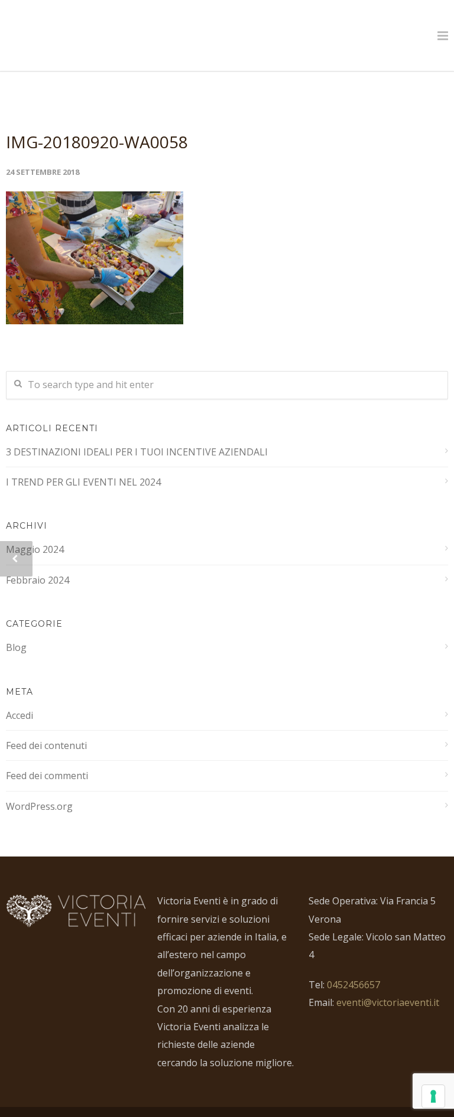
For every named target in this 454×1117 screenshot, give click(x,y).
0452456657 (353, 960)
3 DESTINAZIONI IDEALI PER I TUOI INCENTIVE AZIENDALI (137, 427)
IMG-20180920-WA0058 (97, 117)
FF (366, 1100)
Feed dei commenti (47, 751)
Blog (16, 623)
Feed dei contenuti (46, 721)
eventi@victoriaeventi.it (387, 978)
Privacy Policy (290, 1100)
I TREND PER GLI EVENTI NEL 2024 (83, 457)
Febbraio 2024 (37, 555)
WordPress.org (39, 782)
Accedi (19, 691)
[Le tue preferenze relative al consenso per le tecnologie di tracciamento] (433, 1096)
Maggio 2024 (35, 525)
